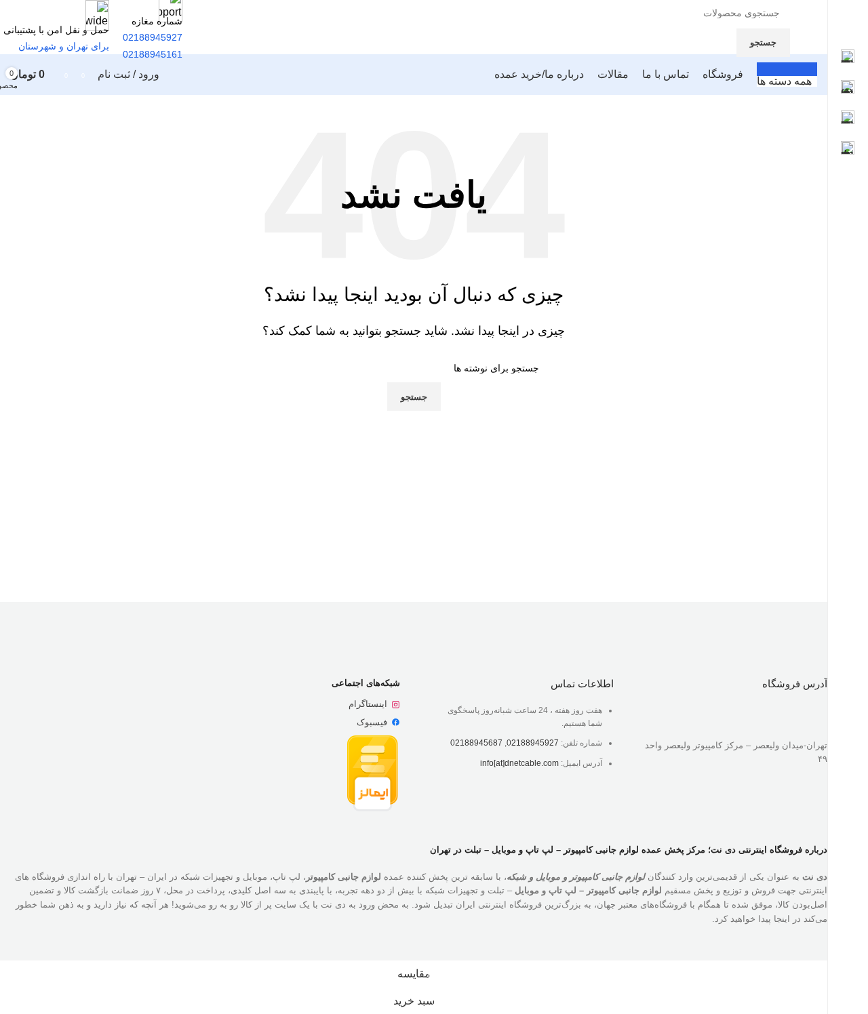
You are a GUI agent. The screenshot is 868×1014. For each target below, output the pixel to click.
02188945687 (476, 743)
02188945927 (533, 743)
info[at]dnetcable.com (519, 763)
